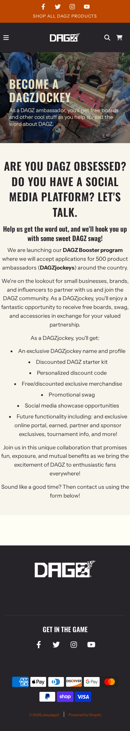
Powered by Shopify (85, 715)
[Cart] (119, 37)
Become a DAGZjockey (40, 90)
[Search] (107, 37)
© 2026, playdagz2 (44, 715)
